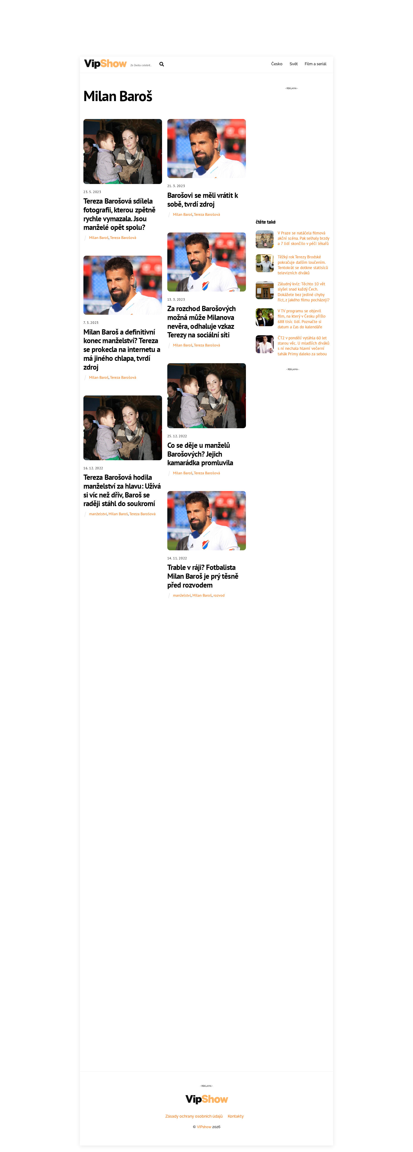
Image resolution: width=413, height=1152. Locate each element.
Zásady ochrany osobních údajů (194, 1116)
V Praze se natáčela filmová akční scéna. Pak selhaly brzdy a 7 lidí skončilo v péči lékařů (303, 238)
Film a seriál (315, 64)
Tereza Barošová (123, 237)
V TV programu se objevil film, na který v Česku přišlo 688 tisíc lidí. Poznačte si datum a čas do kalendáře (302, 319)
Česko (277, 64)
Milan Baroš (99, 237)
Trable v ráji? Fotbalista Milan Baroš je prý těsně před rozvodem (202, 575)
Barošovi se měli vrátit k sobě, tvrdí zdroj (202, 199)
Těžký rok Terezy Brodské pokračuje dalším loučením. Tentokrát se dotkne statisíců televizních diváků (303, 265)
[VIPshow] (105, 66)
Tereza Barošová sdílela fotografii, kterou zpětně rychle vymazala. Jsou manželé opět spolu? (119, 214)
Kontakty (236, 1116)
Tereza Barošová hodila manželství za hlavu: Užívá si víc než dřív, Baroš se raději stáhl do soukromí (122, 490)
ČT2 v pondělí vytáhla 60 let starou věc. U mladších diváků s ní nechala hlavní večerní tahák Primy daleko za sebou (303, 346)
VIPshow (204, 1127)
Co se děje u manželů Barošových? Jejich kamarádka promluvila (200, 453)
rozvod (219, 595)
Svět (294, 64)
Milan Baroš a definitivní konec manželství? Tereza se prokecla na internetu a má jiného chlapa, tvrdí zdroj (121, 349)
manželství (98, 513)
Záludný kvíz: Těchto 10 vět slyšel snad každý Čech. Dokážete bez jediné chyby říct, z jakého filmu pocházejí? (303, 292)
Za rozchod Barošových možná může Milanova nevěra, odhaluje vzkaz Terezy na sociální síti (201, 321)
